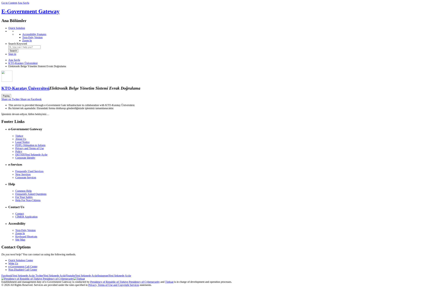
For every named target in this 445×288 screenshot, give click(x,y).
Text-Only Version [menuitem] (32, 37)
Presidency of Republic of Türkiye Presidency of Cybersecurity (125, 281)
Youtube (82, 275)
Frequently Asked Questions (30, 194)
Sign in (12, 54)
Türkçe (19, 135)
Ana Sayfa (23, 2)
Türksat (169, 281)
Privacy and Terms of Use (29, 148)
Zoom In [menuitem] (27, 40)
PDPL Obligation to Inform (30, 145)
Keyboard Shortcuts (26, 236)
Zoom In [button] (20, 233)
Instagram (114, 275)
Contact (19, 213)
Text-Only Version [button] (25, 230)
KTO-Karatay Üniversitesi (23, 63)
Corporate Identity (25, 157)
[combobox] (24, 47)
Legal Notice (22, 142)
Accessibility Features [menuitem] (34, 34)
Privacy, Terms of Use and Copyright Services (113, 284)
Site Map (20, 239)
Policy (18, 151)
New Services (23, 174)
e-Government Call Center (22, 266)
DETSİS (31, 154)
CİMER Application (26, 216)
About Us (20, 138)
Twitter (50, 275)
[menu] (226, 36)
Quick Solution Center (20, 260)
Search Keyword (17, 43)
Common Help (23, 190)
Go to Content (9, 2)
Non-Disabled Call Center (22, 269)
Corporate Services (25, 177)
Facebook (18, 275)
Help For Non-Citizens (28, 200)
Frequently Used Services (29, 171)
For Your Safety (24, 197)
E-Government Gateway (30, 11)
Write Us (13, 263)
